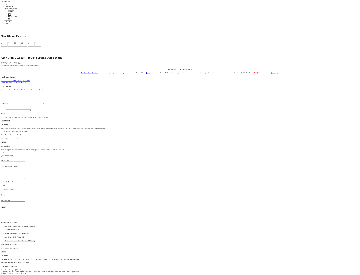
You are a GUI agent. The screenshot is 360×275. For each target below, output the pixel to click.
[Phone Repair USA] (37, 46)
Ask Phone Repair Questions (89, 73)
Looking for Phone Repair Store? (10, 182)
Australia (11, 10)
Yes (4, 184)
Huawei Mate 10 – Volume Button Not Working (19, 241)
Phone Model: (5, 160)
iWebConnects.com (20, 273)
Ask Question (8, 6)
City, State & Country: (7, 189)
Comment (4, 103)
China (10, 13)
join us (148, 73)
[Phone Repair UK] (31, 46)
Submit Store (8, 20)
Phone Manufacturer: (7, 155)
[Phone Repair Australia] (4, 46)
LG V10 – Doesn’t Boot (11, 230)
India (9, 15)
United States (12, 18)
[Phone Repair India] (24, 46)
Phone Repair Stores (10, 8)
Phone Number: (5, 200)
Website (3, 114)
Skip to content (5, 1)
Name (3, 107)
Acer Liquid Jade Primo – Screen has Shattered (19, 226)
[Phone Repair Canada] (11, 46)
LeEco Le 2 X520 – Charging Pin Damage (13, 82)
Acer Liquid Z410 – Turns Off (14, 237)
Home (6, 5)
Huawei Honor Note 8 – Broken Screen (16, 233)
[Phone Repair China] (17, 46)
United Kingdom (13, 16)
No (4, 185)
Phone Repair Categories (8, 270)
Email (3, 110)
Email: (3, 195)
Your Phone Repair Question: (9, 166)
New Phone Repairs (13, 36)
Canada (10, 11)
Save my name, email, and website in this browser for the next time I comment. (26, 117)
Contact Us (7, 23)
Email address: (5, 139)
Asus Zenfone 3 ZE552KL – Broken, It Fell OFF (15, 81)
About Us (7, 21)
